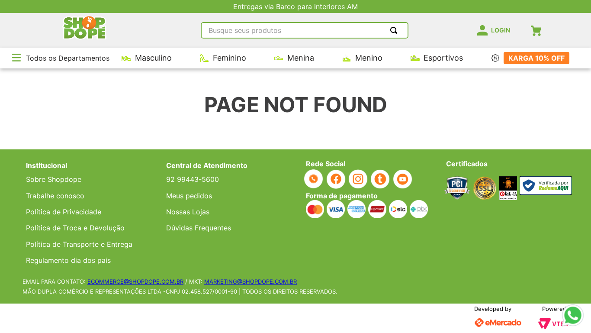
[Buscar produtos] (395, 30)
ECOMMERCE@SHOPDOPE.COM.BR (135, 281)
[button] (16, 58)
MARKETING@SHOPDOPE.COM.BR (250, 281)
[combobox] (304, 30)
